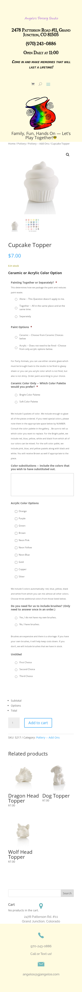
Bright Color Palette (29, 394)
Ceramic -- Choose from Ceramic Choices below (41, 336)
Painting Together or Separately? (34, 282)
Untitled (16, 654)
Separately (25, 316)
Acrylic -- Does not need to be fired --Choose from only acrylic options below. (42, 347)
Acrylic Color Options (25, 503)
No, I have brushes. (29, 624)
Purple (22, 518)
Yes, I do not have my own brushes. (37, 617)
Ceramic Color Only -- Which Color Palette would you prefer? (38, 385)
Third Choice (26, 676)
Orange (23, 511)
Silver (22, 576)
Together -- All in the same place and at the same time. (42, 307)
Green (22, 525)
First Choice (25, 662)
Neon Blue (24, 554)
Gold (21, 562)
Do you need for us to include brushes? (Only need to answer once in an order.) (40, 607)
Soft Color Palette (28, 401)
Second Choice (27, 669)
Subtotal (16, 700)
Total (14, 710)
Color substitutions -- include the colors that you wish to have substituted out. (40, 467)
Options (16, 705)
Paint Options (21, 327)
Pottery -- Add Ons (48, 737)
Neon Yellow (25, 547)
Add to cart (38, 722)
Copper (23, 569)
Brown (22, 533)
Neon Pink (24, 540)
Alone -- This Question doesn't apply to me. (42, 299)
